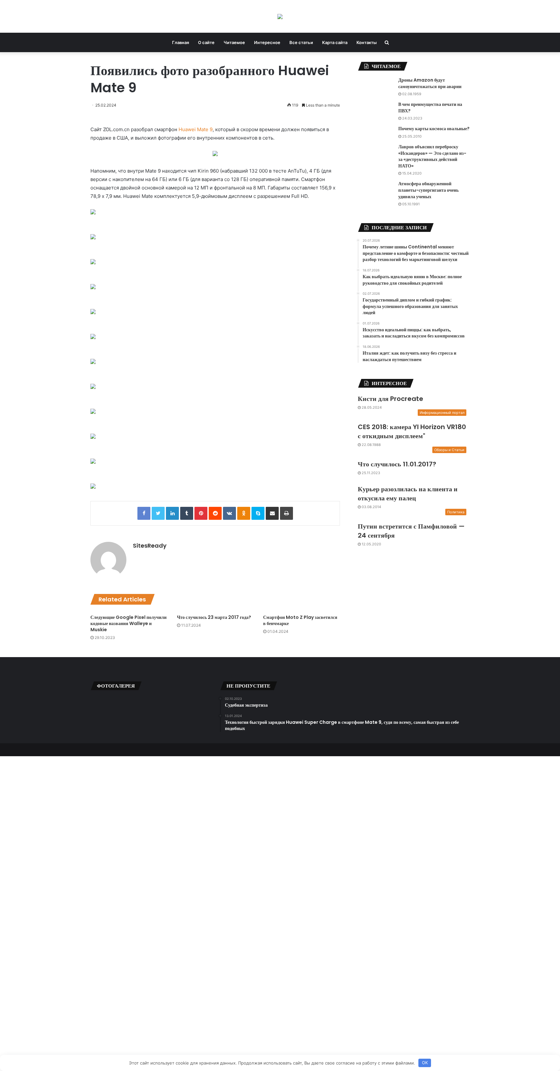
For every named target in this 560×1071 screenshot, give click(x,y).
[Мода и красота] (280, 16)
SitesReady (150, 545)
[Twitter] (158, 513)
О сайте (206, 42)
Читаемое (234, 42)
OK (425, 1062)
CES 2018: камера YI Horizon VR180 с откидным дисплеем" (412, 431)
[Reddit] (215, 513)
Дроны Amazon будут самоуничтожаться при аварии (429, 83)
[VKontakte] (229, 513)
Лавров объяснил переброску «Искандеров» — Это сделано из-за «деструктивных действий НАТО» (432, 156)
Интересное (267, 42)
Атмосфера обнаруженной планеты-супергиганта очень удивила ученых (428, 189)
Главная (180, 42)
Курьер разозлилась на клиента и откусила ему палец (408, 493)
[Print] (286, 513)
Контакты (366, 42)
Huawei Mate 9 (196, 129)
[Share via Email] (272, 513)
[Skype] (257, 513)
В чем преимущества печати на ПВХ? (430, 107)
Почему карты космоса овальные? (434, 128)
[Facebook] (143, 513)
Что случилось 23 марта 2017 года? (214, 617)
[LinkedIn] (172, 513)
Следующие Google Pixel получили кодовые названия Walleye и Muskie (128, 623)
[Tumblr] (186, 513)
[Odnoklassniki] (243, 513)
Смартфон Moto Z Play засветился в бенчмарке (300, 620)
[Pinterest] (200, 513)
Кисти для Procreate (390, 398)
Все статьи (301, 42)
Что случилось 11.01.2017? (397, 464)
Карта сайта (334, 42)
